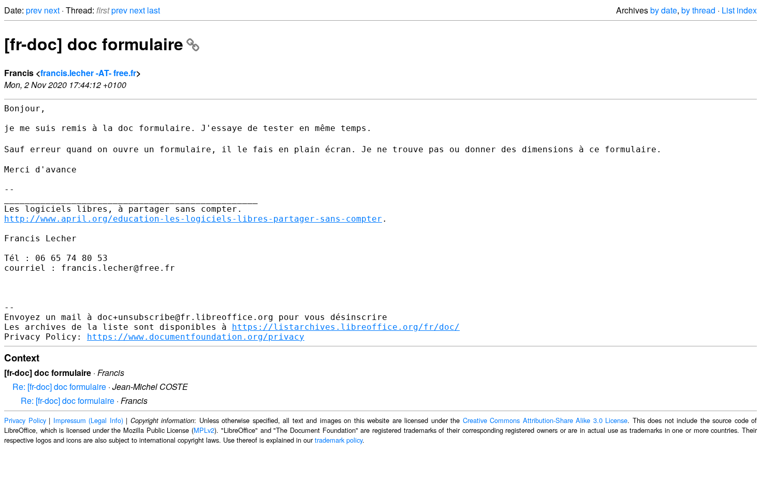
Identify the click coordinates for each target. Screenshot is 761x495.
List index (739, 10)
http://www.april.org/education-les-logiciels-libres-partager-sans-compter (193, 219)
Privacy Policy (25, 420)
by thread (698, 10)
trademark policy (338, 440)
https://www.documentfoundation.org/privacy (195, 337)
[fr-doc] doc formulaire (93, 43)
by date (663, 10)
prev (34, 10)
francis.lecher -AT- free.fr (88, 73)
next (52, 10)
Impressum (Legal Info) (88, 420)
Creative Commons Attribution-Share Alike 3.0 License (545, 420)
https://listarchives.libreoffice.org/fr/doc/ (346, 327)
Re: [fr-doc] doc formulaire (59, 386)
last (153, 10)
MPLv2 (204, 430)
